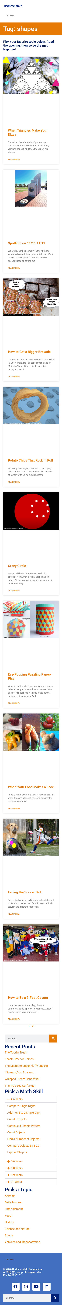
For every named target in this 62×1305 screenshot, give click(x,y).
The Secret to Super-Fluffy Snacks (26, 1065)
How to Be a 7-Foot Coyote (28, 998)
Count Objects (16, 1132)
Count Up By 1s (17, 1119)
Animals (10, 1196)
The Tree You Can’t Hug (19, 1085)
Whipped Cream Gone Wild (21, 1079)
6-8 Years (17, 1168)
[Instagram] (26, 1287)
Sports (9, 1235)
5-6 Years (17, 1161)
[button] (31, 1099)
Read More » (14, 159)
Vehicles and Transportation (22, 1242)
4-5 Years (17, 1099)
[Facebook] (16, 1287)
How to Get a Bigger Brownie (29, 352)
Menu (12, 16)
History (9, 1222)
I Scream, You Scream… (19, 1072)
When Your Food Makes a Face (31, 787)
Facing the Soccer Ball (24, 892)
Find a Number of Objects (23, 1139)
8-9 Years (17, 1175)
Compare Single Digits (21, 1106)
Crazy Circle (17, 566)
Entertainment (14, 1209)
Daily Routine (13, 1202)
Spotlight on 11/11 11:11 (26, 243)
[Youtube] (36, 1287)
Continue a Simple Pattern (23, 1126)
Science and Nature (17, 1229)
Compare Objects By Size (23, 1145)
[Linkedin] (47, 1287)
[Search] (53, 1039)
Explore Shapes (17, 1152)
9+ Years (16, 1181)
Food (8, 1215)
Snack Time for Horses (19, 1059)
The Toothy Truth (15, 1052)
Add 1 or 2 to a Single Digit (23, 1112)
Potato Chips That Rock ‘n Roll (30, 460)
